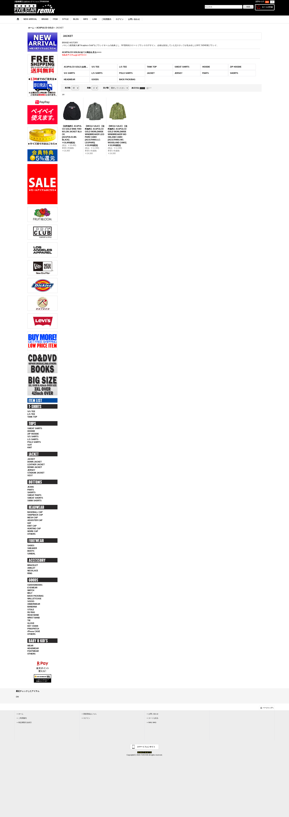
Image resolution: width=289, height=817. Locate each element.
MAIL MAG (152, 722)
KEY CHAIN (32, 626)
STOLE (30, 609)
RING (29, 573)
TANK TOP (32, 417)
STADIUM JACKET (35, 473)
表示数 (68, 88)
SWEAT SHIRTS (34, 428)
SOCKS (30, 601)
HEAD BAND (33, 615)
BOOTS (30, 551)
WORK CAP (32, 531)
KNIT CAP (32, 526)
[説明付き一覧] (149, 88)
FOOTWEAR (33, 651)
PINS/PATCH (33, 629)
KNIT (29, 447)
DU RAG (31, 612)
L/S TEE (31, 414)
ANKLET (31, 568)
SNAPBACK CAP (35, 515)
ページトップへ (268, 708)
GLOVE (30, 623)
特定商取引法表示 (25, 722)
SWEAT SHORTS (35, 498)
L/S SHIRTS (32, 439)
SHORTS (31, 492)
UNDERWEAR (33, 604)
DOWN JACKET (34, 462)
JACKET (31, 459)
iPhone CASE (33, 631)
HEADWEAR (33, 648)
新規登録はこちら (90, 714)
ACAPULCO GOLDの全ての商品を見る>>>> (81, 52)
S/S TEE (31, 411)
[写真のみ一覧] (143, 88)
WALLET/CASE (34, 598)
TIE (29, 620)
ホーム (20, 714)
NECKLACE (32, 571)
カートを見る (153, 718)
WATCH (30, 590)
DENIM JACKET (34, 467)
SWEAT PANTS (34, 495)
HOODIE (31, 431)
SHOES (30, 545)
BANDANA (32, 607)
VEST (30, 475)
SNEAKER (32, 548)
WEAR (30, 646)
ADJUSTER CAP (34, 520)
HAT (29, 523)
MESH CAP (32, 517)
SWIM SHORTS (34, 500)
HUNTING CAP (34, 528)
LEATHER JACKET (36, 464)
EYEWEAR (32, 588)
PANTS (30, 490)
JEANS (30, 487)
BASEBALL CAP (35, 512)
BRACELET (32, 565)
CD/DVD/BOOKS (34, 585)
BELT (29, 593)
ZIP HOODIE (33, 434)
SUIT (29, 445)
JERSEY (31, 470)
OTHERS (31, 534)
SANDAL (31, 554)
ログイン (86, 718)
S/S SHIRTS (33, 436)
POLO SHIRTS (34, 442)
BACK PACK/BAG (35, 596)
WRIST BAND (33, 618)
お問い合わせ (153, 714)
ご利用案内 (22, 718)
